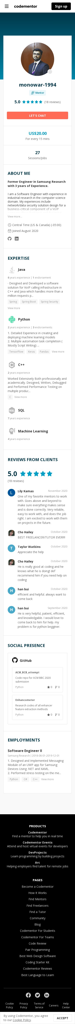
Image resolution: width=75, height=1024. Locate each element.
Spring (13, 301)
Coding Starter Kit (37, 962)
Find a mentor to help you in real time (37, 834)
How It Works (37, 893)
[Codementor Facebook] (28, 995)
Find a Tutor (37, 912)
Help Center (66, 1005)
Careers (53, 1005)
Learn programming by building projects (37, 854)
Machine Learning (33, 431)
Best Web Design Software (37, 956)
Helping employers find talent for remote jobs (37, 864)
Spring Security (49, 301)
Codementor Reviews (37, 968)
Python (24, 319)
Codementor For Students (37, 931)
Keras (31, 351)
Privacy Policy (24, 1005)
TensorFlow (16, 351)
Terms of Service (39, 1005)
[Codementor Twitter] (37, 995)
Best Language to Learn (37, 975)
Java (21, 270)
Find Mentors (37, 899)
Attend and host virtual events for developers (37, 844)
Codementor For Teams (37, 937)
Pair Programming (37, 950)
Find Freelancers (37, 906)
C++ (21, 365)
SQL (21, 410)
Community (37, 918)
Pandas (44, 351)
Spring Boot (29, 301)
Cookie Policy (9, 1005)
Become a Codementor (38, 886)
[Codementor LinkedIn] (46, 995)
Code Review (37, 943)
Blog (37, 924)
